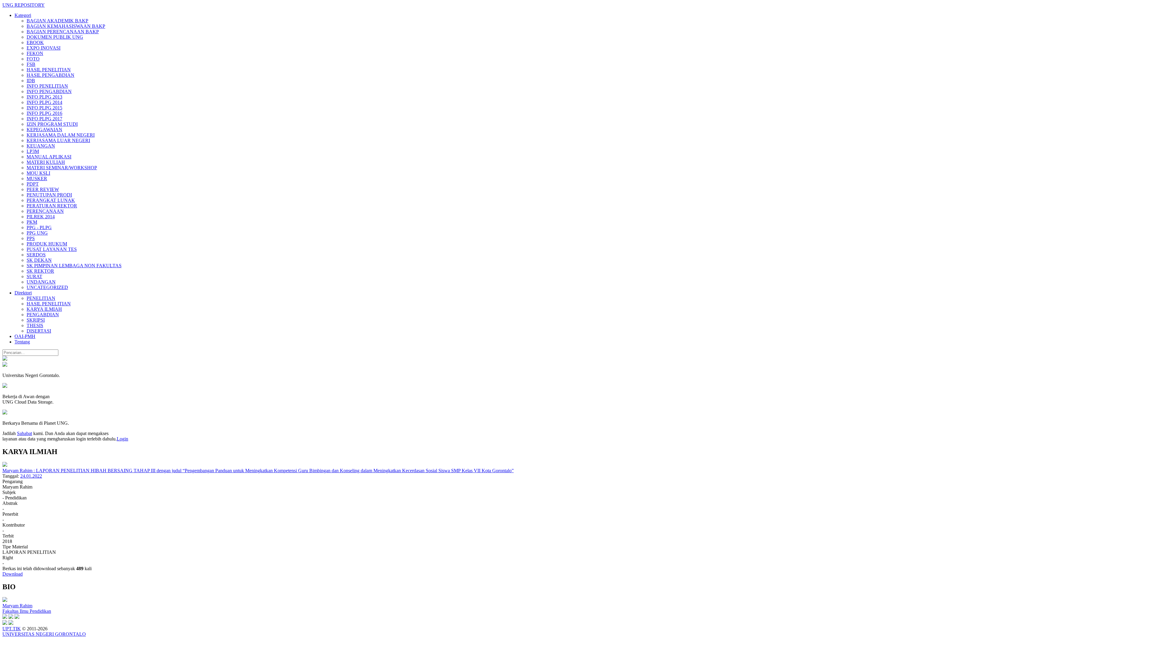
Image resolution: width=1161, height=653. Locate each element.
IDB (31, 80)
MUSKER (37, 178)
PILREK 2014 (41, 216)
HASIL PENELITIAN (49, 69)
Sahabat (24, 433)
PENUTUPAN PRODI (49, 194)
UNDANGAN (41, 281)
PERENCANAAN (45, 211)
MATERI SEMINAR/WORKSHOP (62, 167)
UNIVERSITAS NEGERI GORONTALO (44, 634)
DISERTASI (39, 330)
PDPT (33, 184)
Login (122, 438)
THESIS (35, 325)
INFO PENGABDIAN (49, 91)
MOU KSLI (38, 173)
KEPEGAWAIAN (44, 129)
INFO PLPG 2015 (44, 107)
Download (12, 574)
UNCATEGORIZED (47, 287)
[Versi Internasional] (4, 359)
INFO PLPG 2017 (44, 118)
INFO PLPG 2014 (44, 102)
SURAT (34, 276)
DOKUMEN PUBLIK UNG (55, 37)
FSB (31, 64)
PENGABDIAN (43, 314)
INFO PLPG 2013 (44, 96)
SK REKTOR (40, 271)
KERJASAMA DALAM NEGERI (61, 135)
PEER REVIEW (43, 189)
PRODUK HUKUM (47, 243)
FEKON (35, 53)
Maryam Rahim (17, 605)
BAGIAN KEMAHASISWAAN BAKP (66, 26)
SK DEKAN (39, 260)
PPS (31, 238)
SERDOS (36, 254)
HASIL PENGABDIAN (50, 75)
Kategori (23, 15)
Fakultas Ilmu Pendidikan (26, 611)
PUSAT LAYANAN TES (52, 249)
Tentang (22, 341)
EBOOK (35, 42)
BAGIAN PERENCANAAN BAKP (63, 31)
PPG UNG (37, 233)
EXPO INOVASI (43, 47)
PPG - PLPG (39, 227)
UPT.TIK (11, 628)
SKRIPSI (36, 320)
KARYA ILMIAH (44, 309)
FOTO (33, 58)
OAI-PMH (25, 336)
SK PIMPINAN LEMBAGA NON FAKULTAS (74, 265)
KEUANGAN (41, 145)
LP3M (33, 151)
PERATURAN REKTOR (52, 205)
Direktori (23, 292)
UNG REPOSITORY (23, 5)
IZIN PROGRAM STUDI (52, 124)
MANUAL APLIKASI (49, 156)
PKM (32, 222)
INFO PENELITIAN (47, 86)
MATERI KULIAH (46, 162)
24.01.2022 (31, 476)
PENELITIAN (41, 298)
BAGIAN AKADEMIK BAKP (57, 20)
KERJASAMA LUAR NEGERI (58, 140)
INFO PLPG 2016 (44, 113)
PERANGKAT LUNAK (51, 200)
